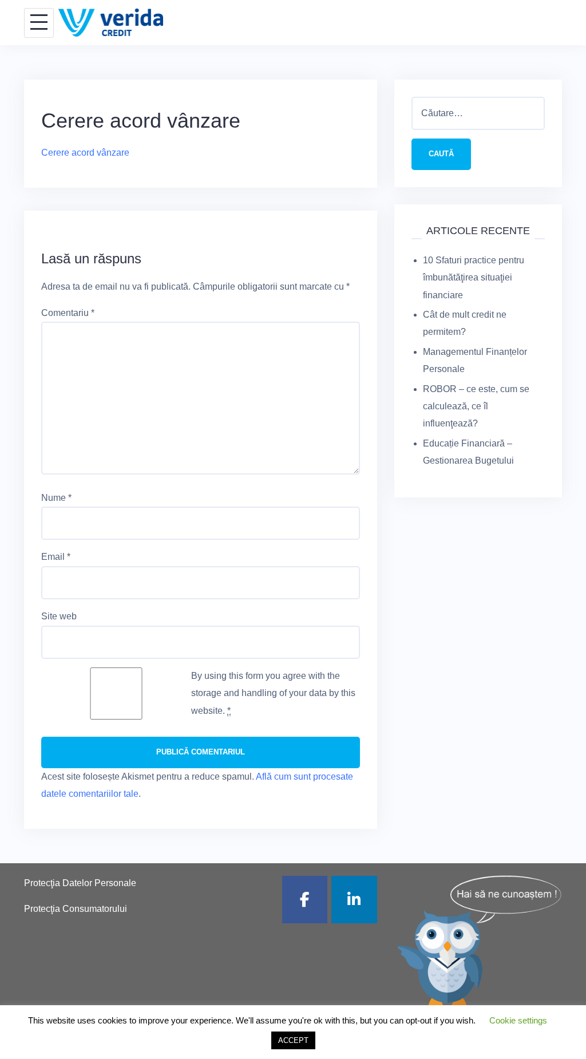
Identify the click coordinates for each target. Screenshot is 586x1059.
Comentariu (67, 313)
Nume (56, 498)
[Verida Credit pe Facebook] (305, 899)
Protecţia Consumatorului (75, 909)
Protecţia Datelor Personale (80, 883)
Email (55, 557)
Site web (59, 616)
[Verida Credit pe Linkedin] (354, 899)
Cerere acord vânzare (85, 152)
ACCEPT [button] (293, 1040)
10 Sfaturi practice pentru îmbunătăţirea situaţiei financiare (473, 277)
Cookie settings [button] (518, 1020)
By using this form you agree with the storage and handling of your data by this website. (273, 693)
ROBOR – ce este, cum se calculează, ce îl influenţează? (476, 406)
